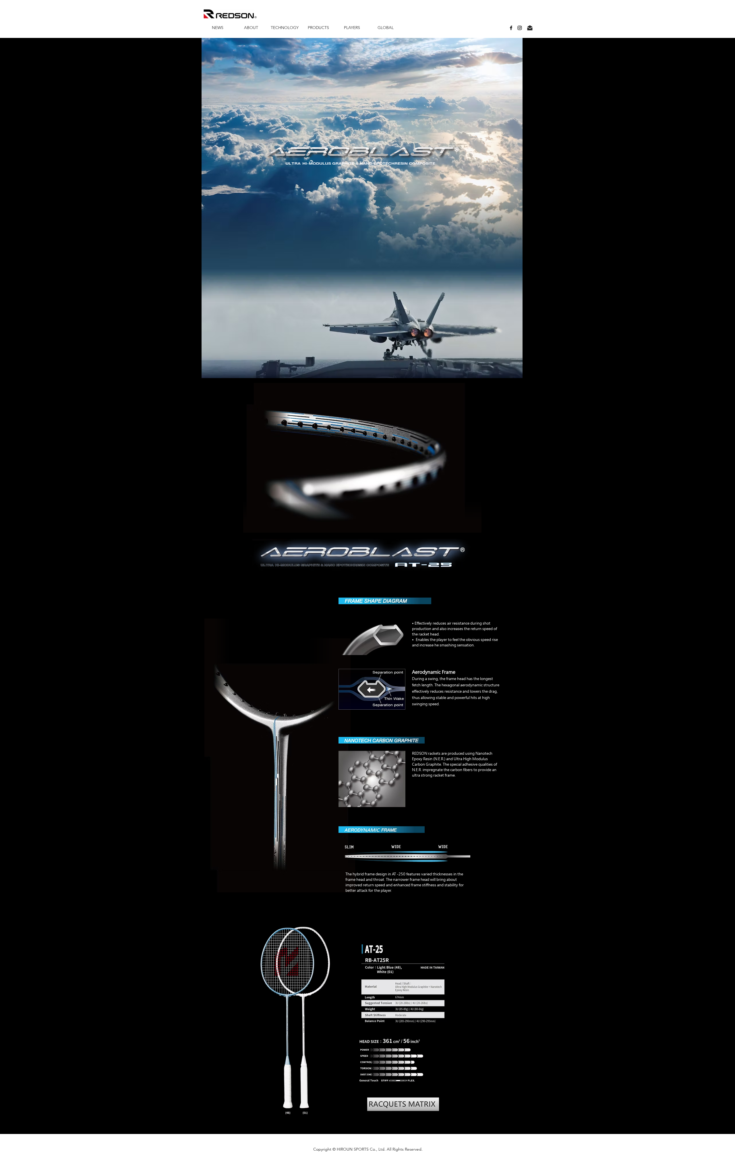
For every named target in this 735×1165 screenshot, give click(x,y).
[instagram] (520, 28)
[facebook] (511, 28)
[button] (251, 27)
